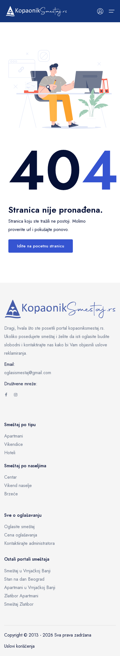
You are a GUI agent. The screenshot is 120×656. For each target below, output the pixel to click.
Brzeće (11, 494)
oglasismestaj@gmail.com (27, 372)
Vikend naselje (18, 485)
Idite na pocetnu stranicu (40, 246)
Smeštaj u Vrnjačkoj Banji (27, 571)
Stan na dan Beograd (24, 579)
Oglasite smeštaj (19, 526)
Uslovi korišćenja (19, 646)
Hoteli (9, 452)
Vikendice (13, 444)
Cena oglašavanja (20, 535)
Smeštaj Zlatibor (18, 604)
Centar (10, 477)
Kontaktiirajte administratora (29, 543)
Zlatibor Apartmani (21, 596)
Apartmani (13, 436)
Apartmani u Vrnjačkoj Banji (29, 587)
